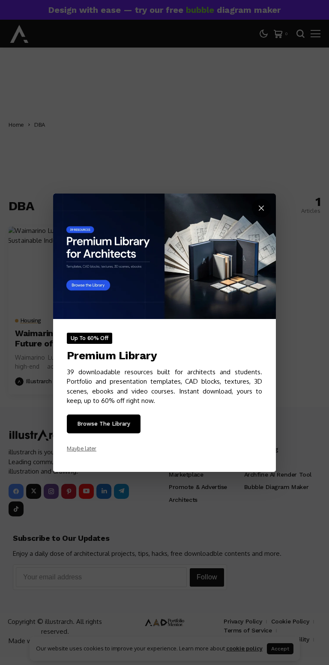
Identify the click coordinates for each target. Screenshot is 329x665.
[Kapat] (261, 208)
